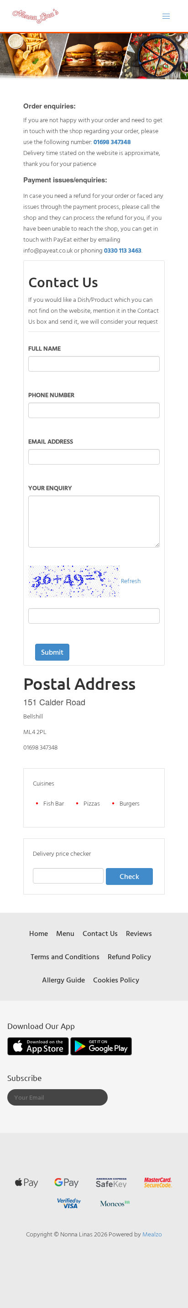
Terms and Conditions (65, 956)
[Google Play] (101, 1045)
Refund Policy (129, 956)
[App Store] (38, 1045)
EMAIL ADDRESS (50, 441)
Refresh (131, 580)
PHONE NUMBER (51, 394)
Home (38, 933)
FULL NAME (44, 348)
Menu (65, 933)
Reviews (139, 933)
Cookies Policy (116, 979)
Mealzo (152, 1234)
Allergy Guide (63, 979)
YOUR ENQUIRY (50, 487)
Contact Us (100, 933)
